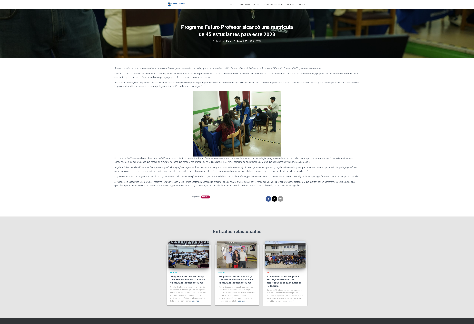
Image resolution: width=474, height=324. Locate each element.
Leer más (195, 301)
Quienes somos (244, 4)
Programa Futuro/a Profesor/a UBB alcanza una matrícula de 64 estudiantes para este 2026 (187, 279)
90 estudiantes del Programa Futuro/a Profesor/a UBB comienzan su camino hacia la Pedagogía (284, 281)
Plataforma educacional (274, 4)
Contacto (302, 4)
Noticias (290, 4)
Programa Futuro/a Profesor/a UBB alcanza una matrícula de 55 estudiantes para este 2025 (235, 279)
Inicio (232, 4)
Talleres (256, 4)
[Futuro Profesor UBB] (176, 4)
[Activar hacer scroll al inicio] (469, 319)
